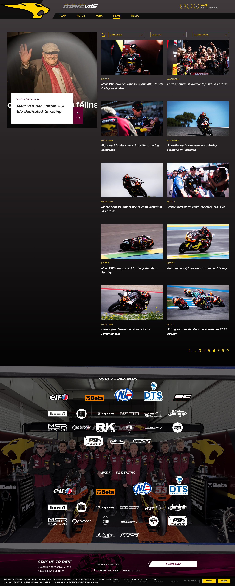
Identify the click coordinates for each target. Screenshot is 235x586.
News (116, 16)
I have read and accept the (118, 570)
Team (62, 16)
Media (135, 16)
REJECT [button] (224, 580)
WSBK (99, 16)
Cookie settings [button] (191, 580)
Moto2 (81, 16)
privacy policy (132, 570)
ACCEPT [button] (209, 580)
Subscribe (173, 564)
